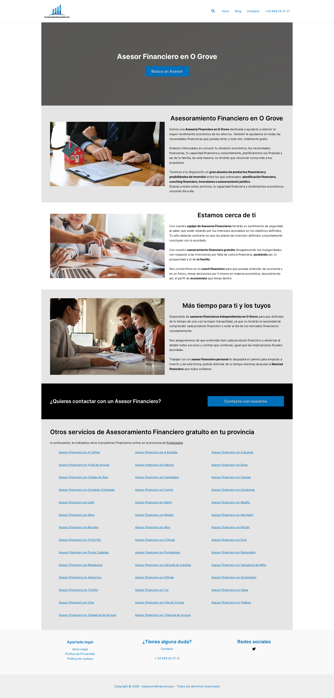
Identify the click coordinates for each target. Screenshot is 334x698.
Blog (238, 11)
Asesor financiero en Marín (153, 502)
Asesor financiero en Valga (229, 590)
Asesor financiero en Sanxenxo (80, 577)
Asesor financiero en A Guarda (232, 452)
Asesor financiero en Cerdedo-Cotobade (87, 490)
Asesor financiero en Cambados (157, 477)
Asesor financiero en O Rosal (155, 540)
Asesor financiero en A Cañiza (79, 452)
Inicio (225, 11)
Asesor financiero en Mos (152, 527)
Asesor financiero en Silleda (154, 577)
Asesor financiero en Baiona (154, 465)
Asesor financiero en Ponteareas (157, 552)
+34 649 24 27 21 (277, 11)
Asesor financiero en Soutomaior (233, 577)
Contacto (253, 11)
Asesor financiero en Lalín (76, 502)
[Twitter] (254, 649)
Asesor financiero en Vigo (76, 602)
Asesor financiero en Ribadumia (80, 565)
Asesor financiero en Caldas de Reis (83, 477)
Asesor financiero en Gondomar (233, 490)
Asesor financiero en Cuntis (154, 490)
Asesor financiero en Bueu (229, 465)
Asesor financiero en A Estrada (156, 452)
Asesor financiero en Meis (77, 515)
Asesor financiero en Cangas (231, 477)
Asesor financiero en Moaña (154, 515)
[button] (213, 11)
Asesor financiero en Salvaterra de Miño (238, 565)
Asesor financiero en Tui (152, 590)
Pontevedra (174, 443)
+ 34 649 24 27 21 (167, 658)
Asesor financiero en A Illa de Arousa (84, 465)
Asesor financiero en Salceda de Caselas (163, 565)
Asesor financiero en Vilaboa (231, 602)
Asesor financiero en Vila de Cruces (159, 602)
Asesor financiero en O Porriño (80, 540)
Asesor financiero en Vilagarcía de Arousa (87, 615)
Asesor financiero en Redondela (233, 552)
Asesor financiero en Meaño (230, 502)
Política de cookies (80, 659)
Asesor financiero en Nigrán (230, 527)
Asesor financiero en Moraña (78, 527)
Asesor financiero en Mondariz (232, 515)
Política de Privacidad (80, 654)
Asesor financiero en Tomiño (78, 590)
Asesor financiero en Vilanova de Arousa (163, 615)
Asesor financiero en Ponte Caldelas (84, 552)
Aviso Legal (80, 649)
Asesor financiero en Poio (229, 540)
